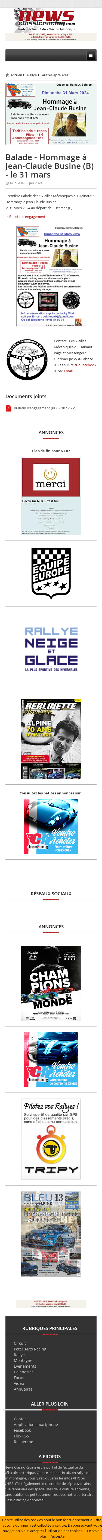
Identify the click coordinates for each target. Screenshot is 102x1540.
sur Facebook (85, 364)
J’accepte (57, 1536)
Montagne (23, 1360)
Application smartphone (36, 1424)
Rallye (32, 75)
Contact (21, 1418)
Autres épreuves (55, 75)
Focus (19, 1377)
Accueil (16, 75)
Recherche (23, 1441)
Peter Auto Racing (30, 1349)
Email (68, 370)
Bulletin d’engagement (27, 216)
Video (19, 1383)
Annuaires (23, 1389)
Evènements (25, 1366)
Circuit (20, 1343)
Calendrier (23, 1371)
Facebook (22, 1430)
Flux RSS (21, 1436)
